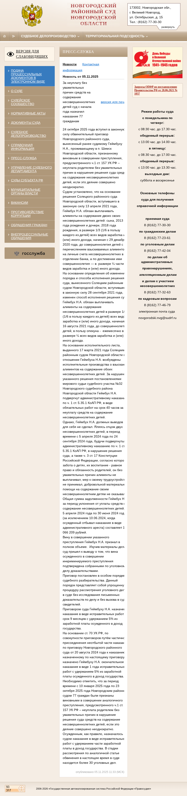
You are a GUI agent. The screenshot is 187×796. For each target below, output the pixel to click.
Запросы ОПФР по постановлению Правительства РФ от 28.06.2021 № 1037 (155, 90)
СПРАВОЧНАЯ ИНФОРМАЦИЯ (22, 147)
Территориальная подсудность (115, 36)
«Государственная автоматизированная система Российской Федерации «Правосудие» (100, 788)
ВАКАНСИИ (19, 202)
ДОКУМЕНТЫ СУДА (25, 123)
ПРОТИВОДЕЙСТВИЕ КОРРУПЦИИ (27, 214)
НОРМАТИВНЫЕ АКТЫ (28, 113)
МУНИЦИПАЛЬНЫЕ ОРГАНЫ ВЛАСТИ (25, 191)
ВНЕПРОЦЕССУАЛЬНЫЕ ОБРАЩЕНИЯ (29, 236)
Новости (70, 64)
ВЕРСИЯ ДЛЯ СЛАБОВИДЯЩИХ (32, 53)
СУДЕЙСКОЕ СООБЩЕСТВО (22, 102)
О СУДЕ (17, 91)
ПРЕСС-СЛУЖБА (23, 158)
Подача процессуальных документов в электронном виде (28, 76)
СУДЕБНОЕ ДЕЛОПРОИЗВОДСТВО (28, 134)
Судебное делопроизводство (49, 36)
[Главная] (4, 36)
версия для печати (115, 102)
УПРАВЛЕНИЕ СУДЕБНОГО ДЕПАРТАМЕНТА (31, 169)
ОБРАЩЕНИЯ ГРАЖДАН (29, 225)
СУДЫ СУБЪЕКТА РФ (27, 180)
